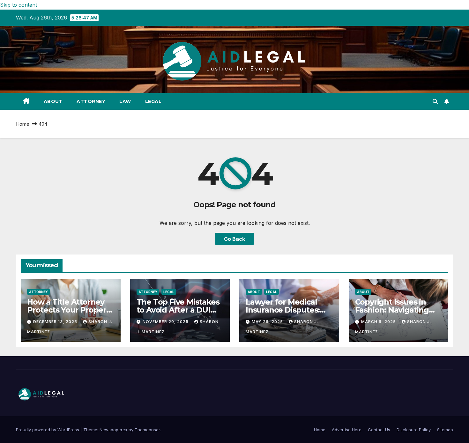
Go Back (234, 239)
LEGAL (153, 101)
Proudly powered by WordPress (48, 429)
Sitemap (445, 429)
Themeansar (147, 429)
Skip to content (18, 5)
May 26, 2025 (268, 321)
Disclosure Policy (414, 429)
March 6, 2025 (379, 321)
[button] (435, 101)
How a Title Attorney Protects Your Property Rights (70, 309)
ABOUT (53, 101)
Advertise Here (346, 429)
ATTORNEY (91, 101)
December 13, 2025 (55, 321)
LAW (125, 101)
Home (22, 124)
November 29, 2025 (166, 321)
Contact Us (379, 429)
